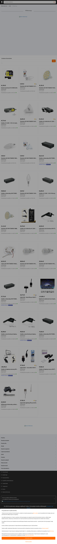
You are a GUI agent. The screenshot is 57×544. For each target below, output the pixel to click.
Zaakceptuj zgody (28, 538)
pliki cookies (35, 513)
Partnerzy (52, 531)
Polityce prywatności (29, 535)
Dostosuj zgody (45, 528)
